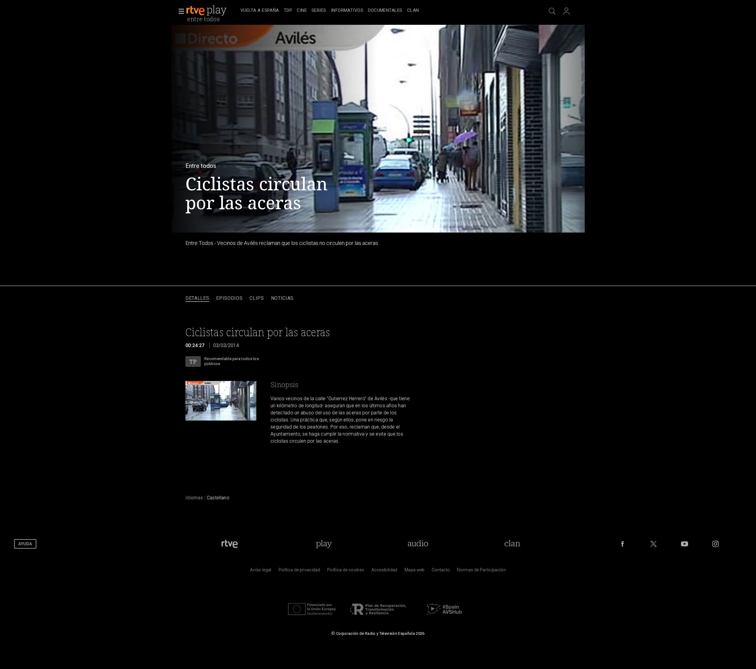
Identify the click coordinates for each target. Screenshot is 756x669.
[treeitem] (259, 10)
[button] (179, 11)
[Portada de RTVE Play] (207, 11)
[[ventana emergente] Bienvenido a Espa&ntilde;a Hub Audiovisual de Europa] (444, 616)
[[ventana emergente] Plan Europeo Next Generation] (311, 616)
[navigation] (384, 11)
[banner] (212, 11)
